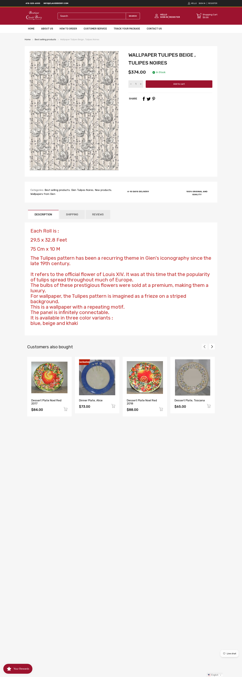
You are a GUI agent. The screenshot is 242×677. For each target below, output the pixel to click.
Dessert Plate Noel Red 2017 (46, 402)
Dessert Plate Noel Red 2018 (142, 402)
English (214, 675)
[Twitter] (149, 99)
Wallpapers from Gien (42, 194)
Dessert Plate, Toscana (190, 400)
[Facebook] (144, 99)
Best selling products (57, 190)
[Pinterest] (154, 99)
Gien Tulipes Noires (81, 190)
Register (212, 3)
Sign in (202, 3)
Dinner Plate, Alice (91, 400)
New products (102, 190)
